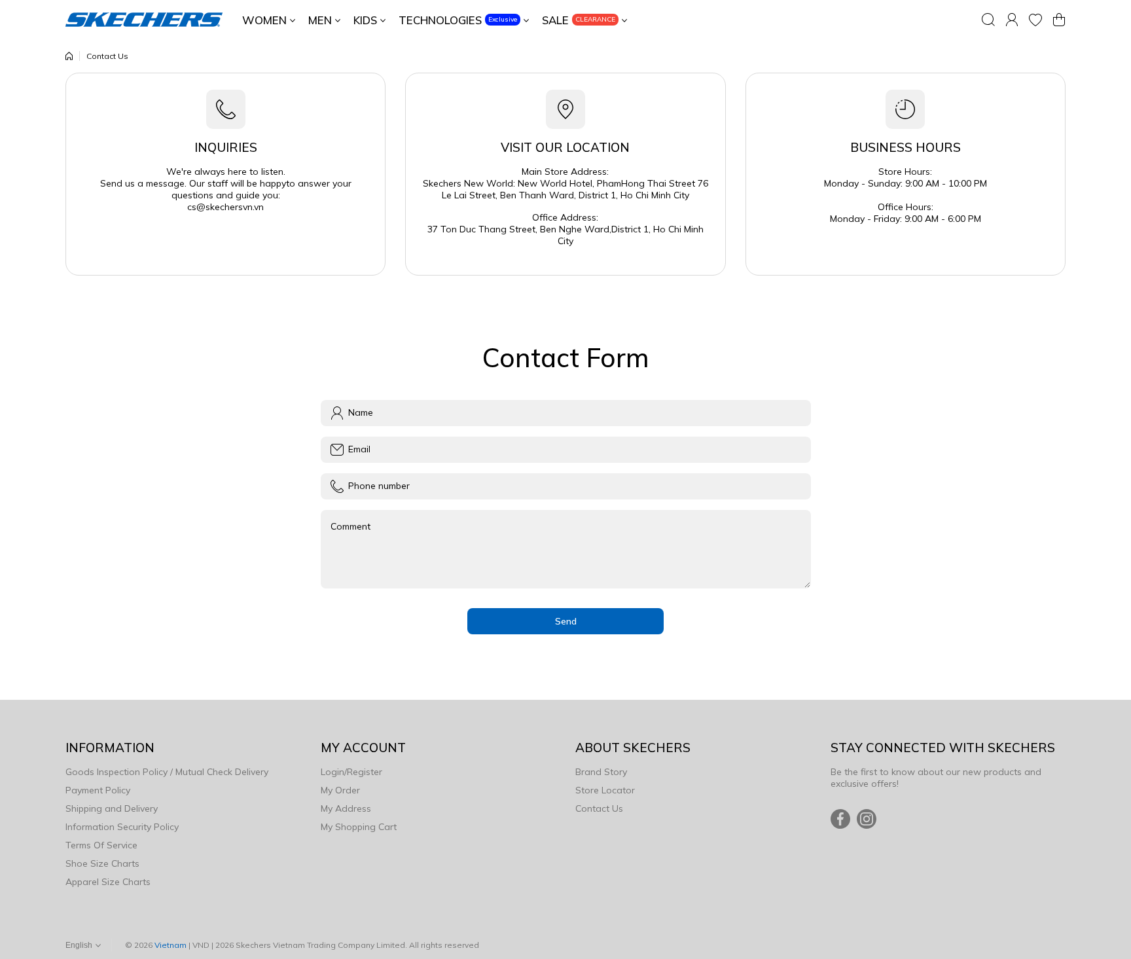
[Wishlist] (1035, 19)
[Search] (988, 19)
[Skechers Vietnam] (144, 19)
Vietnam (170, 945)
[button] (1059, 19)
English (78, 945)
